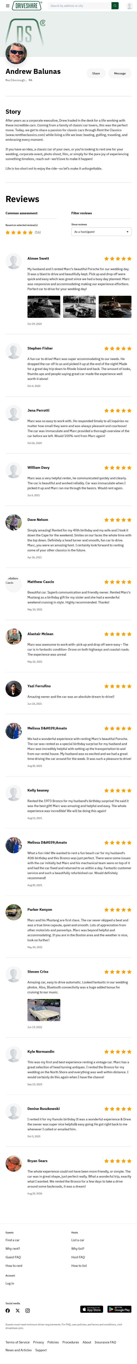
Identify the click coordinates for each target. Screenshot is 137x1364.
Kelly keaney (38, 790)
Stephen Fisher (40, 348)
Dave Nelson (37, 519)
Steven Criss (37, 971)
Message (120, 73)
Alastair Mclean (40, 633)
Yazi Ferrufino (39, 686)
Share (96, 73)
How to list (79, 1266)
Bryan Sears (37, 1160)
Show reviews (79, 224)
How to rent (14, 1266)
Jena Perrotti (38, 410)
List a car (77, 1240)
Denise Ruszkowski (43, 1108)
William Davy (38, 467)
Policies (53, 1342)
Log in (10, 1283)
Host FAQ (78, 1257)
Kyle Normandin (40, 1051)
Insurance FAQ (105, 1342)
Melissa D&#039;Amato (47, 728)
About (87, 1342)
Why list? (77, 1249)
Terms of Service (18, 1342)
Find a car (13, 1240)
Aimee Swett (38, 258)
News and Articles (19, 1350)
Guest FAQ (13, 1257)
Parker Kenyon (39, 909)
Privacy (38, 1342)
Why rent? (13, 1249)
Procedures (70, 1342)
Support (41, 1350)
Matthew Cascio (40, 581)
